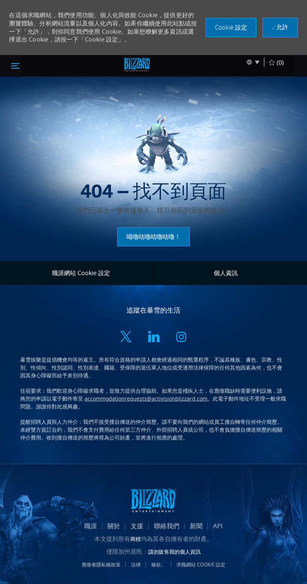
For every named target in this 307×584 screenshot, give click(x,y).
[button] (231, 27)
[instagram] (181, 337)
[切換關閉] (15, 65)
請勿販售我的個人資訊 (174, 551)
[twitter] (125, 337)
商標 (135, 538)
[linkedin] (153, 337)
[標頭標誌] (137, 64)
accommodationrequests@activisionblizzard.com (146, 398)
